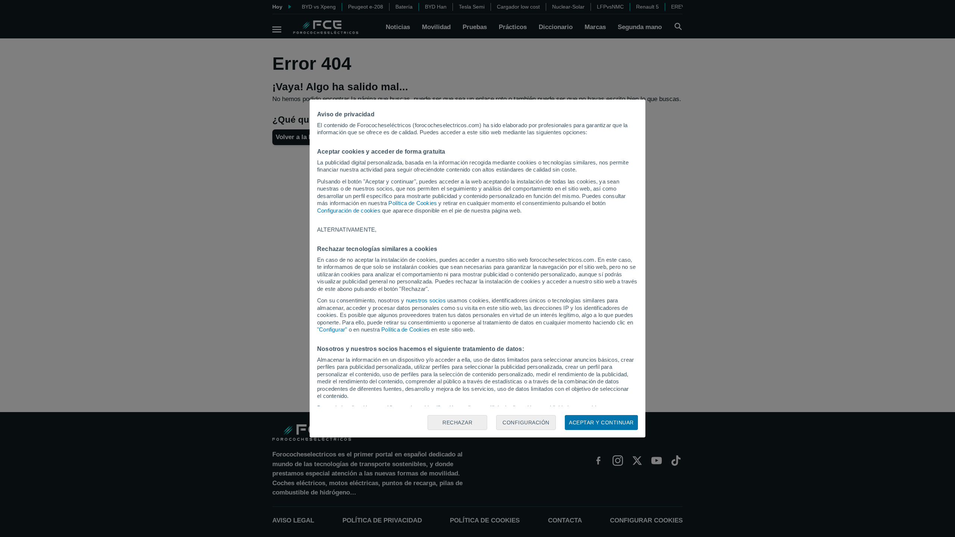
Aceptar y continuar (601, 422)
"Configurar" (332, 329)
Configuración (525, 422)
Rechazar (457, 422)
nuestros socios (426, 300)
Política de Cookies (412, 203)
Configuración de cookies (349, 210)
